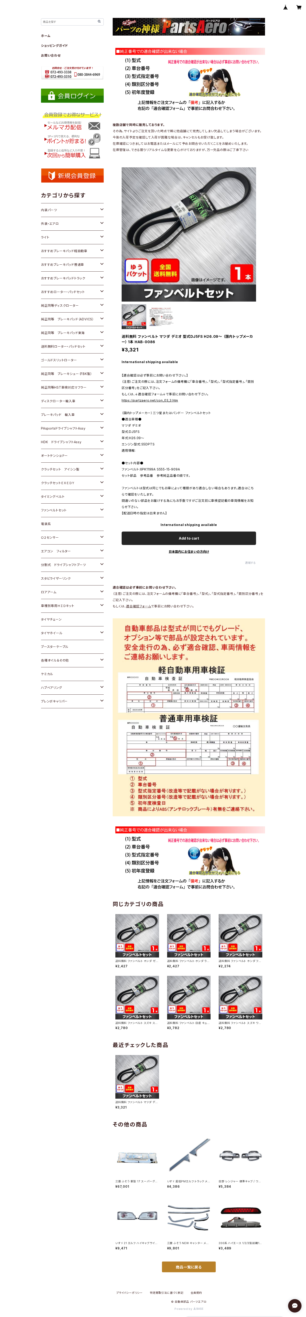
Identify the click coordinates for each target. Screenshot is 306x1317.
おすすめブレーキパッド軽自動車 (64, 251)
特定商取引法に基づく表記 (166, 1292)
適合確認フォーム (138, 606)
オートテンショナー (54, 455)
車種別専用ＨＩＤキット (57, 606)
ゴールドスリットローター (59, 360)
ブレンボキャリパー (54, 701)
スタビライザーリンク (56, 578)
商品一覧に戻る (189, 1267)
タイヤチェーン (51, 619)
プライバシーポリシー (129, 1292)
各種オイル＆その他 (55, 660)
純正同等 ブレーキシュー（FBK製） (66, 374)
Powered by (184, 1309)
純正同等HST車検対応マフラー (64, 387)
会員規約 (196, 1292)
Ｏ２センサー (50, 537)
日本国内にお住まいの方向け (189, 551)
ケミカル (47, 674)
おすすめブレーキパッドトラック (63, 278)
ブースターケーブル (54, 647)
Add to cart (189, 538)
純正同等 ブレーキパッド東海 (63, 333)
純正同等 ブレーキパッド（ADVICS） (67, 319)
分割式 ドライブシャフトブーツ (63, 565)
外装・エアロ (50, 224)
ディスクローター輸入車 (58, 401)
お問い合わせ (51, 55)
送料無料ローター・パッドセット (63, 346)
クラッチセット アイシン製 (60, 469)
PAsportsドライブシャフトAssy (63, 428)
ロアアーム (48, 592)
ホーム (45, 36)
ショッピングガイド (54, 45)
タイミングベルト (53, 496)
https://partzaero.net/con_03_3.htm (150, 400)
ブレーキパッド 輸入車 (58, 415)
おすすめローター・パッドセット (63, 292)
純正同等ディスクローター (60, 305)
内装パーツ (49, 210)
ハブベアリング (51, 687)
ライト (45, 237)
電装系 (46, 524)
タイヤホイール (51, 633)
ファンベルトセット (54, 510)
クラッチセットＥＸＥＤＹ (58, 483)
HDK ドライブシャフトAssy (61, 442)
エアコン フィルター (56, 551)
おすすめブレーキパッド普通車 (62, 264)
